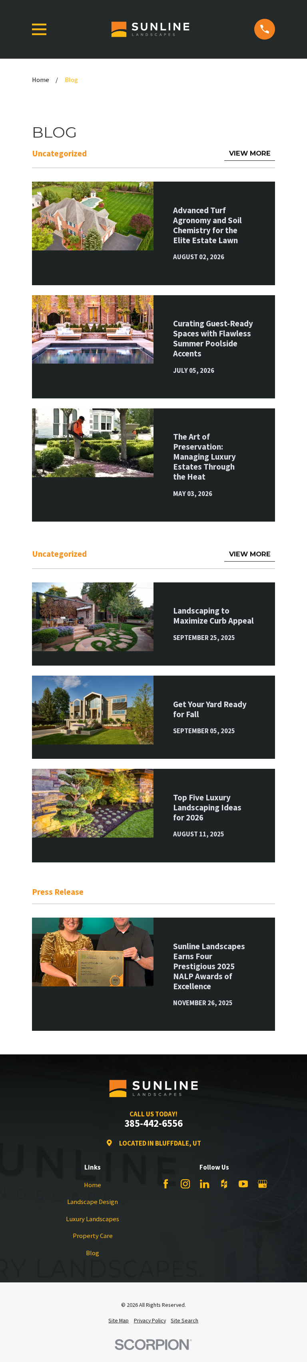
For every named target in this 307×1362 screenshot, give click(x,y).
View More (250, 153)
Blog (92, 1253)
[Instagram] (185, 1183)
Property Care (93, 1236)
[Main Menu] (39, 29)
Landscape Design (92, 1202)
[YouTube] (243, 1183)
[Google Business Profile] (262, 1183)
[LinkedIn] (204, 1183)
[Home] (150, 29)
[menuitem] (118, 1321)
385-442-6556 (153, 1123)
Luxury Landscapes (92, 1219)
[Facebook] (165, 1183)
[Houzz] (224, 1183)
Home (92, 1185)
